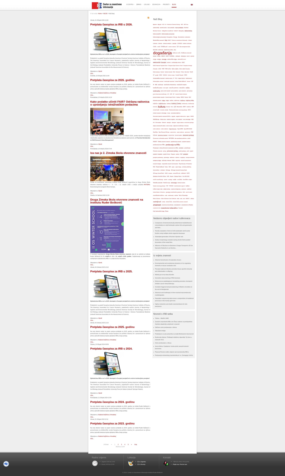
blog (166, 40)
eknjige (159, 59)
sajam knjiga (178, 166)
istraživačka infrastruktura (170, 84)
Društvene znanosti (186, 52)
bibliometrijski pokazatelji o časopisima (163, 37)
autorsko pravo (163, 27)
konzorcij (155, 106)
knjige (167, 100)
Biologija (175, 37)
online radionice (164, 128)
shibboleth (183, 173)
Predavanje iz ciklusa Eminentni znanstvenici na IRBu (165, 148)
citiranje (190, 40)
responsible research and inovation (170, 163)
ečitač (159, 68)
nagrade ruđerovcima (181, 116)
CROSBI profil (164, 46)
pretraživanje (187, 148)
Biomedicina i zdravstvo (184, 37)
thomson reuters (181, 182)
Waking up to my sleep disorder (164, 274)
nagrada (173, 116)
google (156, 75)
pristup (164, 151)
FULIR (191, 72)
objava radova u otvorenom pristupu (185, 122)
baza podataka (171, 27)
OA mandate (158, 122)
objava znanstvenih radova (159, 125)
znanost (157, 205)
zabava (192, 198)
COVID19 (179, 43)
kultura (161, 106)
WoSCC (188, 198)
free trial (187, 72)
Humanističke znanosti (159, 78)
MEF (193, 106)
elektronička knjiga (172, 59)
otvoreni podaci (178, 135)
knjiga (163, 100)
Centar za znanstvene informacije (179, 40)
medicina (189, 106)
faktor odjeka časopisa (184, 68)
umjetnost (183, 189)
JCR (171, 94)
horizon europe (171, 75)
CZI (178, 46)
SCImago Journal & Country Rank (179, 170)
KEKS (182, 97)
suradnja (170, 179)
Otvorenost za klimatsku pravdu (160, 138)
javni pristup (189, 90)
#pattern (155, 24)
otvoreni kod (171, 135)
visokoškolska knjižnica (158, 195)
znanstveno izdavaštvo (169, 208)
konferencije (191, 103)
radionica (172, 157)
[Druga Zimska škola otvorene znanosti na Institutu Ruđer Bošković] (107, 252)
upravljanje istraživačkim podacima (174, 192)
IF (173, 78)
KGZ (190, 97)
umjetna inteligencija (175, 189)
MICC (189, 110)
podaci (188, 138)
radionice (177, 157)
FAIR (163, 68)
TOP (167, 186)
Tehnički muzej (166, 182)
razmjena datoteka (190, 157)
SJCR (188, 173)
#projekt (159, 24)
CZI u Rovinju (141, 464)
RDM (173, 160)
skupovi (171, 176)
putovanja (166, 157)
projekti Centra (166, 154)
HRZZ (185, 75)
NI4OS (192, 116)
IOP (192, 81)
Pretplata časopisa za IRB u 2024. (111, 348)
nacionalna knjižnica (175, 113)
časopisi (180, 208)
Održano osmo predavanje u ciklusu (166, 327)
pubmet (177, 154)
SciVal (166, 173)
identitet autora (168, 78)
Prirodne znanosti (157, 151)
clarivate (160, 43)
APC (182, 24)
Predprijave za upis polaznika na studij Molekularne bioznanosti (174, 334)
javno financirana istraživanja (159, 94)
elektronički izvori (182, 59)
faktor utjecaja (156, 72)
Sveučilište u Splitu (187, 179)
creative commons (187, 43)
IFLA (176, 78)
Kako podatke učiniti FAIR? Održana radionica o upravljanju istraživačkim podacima (119, 103)
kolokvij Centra (176, 103)
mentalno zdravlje (164, 110)
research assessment (186, 160)
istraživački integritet (181, 84)
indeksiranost (189, 78)
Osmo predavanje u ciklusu (163, 343)
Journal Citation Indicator (181, 94)
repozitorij (177, 160)
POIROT (155, 141)
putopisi (185, 154)
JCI (168, 94)
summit (165, 179)
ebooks (159, 56)
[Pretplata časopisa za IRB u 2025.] (107, 299)
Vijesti (100, 71)
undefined (189, 189)
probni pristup (182, 151)
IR (153, 84)
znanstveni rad (156, 208)
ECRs (167, 56)
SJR (168, 176)
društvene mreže (176, 52)
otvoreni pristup (188, 135)
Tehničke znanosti (157, 182)
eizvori (188, 56)
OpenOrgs (155, 132)
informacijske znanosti (158, 81)
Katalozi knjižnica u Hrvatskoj (107, 93)
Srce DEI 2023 (185, 176)
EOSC (183, 62)
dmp (175, 49)
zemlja (163, 201)
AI (165, 24)
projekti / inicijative (157, 154)
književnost (176, 100)
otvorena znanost (162, 135)
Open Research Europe (164, 132)
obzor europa (169, 125)
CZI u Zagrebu (141, 462)
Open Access (172, 129)
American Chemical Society (173, 24)
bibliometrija (188, 31)
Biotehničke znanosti (158, 40)
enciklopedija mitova (176, 62)
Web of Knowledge (183, 195)
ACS (163, 24)
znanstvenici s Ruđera (187, 204)
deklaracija (160, 49)
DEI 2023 (155, 49)
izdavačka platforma (173, 87)
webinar (176, 195)
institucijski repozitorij (169, 81)
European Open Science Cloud (175, 65)
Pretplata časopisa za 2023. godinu (112, 423)
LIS (175, 106)
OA (154, 122)
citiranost (155, 43)
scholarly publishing (186, 166)
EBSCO (163, 56)
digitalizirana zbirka (168, 49)
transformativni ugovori (179, 186)
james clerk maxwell (165, 90)
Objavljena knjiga (160, 330)
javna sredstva (174, 90)
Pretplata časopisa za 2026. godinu (112, 80)
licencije (168, 106)
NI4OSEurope (156, 119)
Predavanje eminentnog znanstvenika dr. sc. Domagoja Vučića (174, 355)
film (174, 72)
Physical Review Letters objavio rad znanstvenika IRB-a (172, 352)
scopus (170, 173)
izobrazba (156, 91)
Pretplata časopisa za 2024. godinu (112, 401)
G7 (153, 75)
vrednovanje (171, 195)
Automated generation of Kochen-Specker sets (169, 236)
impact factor (181, 78)
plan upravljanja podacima (181, 138)
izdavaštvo (182, 87)
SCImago (168, 170)
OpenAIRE (180, 128)
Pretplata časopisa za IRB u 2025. (111, 271)
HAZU (160, 75)
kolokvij (169, 103)
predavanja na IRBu (173, 145)
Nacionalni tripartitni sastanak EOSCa (162, 116)
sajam (173, 166)
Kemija (186, 97)
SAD (170, 166)
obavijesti (174, 122)
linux (172, 106)
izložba (187, 87)
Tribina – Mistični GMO (162, 318)
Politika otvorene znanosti (164, 141)
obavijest (169, 122)
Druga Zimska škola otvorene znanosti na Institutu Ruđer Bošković (116, 201)
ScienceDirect (156, 170)
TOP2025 (171, 186)
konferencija (184, 103)
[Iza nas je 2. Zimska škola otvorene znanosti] (107, 181)
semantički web (176, 173)
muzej (168, 113)
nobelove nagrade (171, 119)
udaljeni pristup (166, 189)
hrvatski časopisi (179, 75)
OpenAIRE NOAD (188, 128)
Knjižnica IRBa (190, 100)
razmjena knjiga (157, 160)
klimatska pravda (157, 100)
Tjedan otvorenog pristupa (159, 186)
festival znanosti (168, 72)
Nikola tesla (163, 119)
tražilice (187, 186)
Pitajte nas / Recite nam (180, 464)
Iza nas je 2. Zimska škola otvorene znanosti (118, 152)
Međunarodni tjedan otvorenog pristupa (178, 110)
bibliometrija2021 (157, 34)
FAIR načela (168, 68)
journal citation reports (158, 97)
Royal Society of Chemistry (185, 163)
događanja (162, 52)
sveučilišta (179, 179)
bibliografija (181, 30)
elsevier (169, 62)
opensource (187, 132)
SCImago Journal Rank (158, 173)
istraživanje (160, 84)
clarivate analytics (167, 43)
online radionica (156, 128)
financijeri (178, 72)
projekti (191, 151)
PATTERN (147, 184)
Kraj (135, 444)
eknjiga (154, 59)
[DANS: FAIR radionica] (107, 134)
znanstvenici (177, 204)
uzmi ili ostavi (189, 192)
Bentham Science (157, 30)
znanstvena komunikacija (167, 204)
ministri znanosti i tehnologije (159, 113)
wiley (178, 198)
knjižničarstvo (162, 103)
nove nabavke (179, 119)
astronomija (156, 27)
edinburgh (177, 56)
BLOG (105, 13)
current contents (172, 46)
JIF (173, 94)
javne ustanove (182, 90)
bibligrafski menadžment (167, 30)
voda (166, 195)
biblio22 (176, 30)
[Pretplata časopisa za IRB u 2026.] (107, 52)
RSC (154, 166)
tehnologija (174, 182)
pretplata (181, 148)
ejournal (192, 56)
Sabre (166, 166)
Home (100, 13)
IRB (156, 84)
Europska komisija (187, 65)
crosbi (158, 46)
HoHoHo (165, 75)
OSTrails (155, 135)
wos (184, 198)
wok (181, 198)
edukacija (183, 56)
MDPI (184, 106)
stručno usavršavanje (158, 179)
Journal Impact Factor (170, 97)
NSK (192, 119)
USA (184, 192)
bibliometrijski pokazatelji (168, 34)
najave (188, 116)
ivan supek (165, 87)
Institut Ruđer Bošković (180, 81)
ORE (192, 132)
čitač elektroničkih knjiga (158, 211)
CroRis (154, 46)
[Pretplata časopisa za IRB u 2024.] (107, 377)
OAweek (164, 122)
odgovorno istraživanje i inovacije (180, 125)
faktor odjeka (175, 68)
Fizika (182, 72)
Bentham (186, 27)
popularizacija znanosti (176, 141)
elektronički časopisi (159, 62)
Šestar (166, 211)
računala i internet (166, 160)
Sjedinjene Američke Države (159, 176)
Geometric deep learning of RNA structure (167, 278)
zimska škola (169, 201)
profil (188, 151)
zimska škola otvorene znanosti (180, 201)
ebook (154, 56)
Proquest (173, 154)
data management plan (184, 46)
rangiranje (182, 157)
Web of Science (156, 198)
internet (188, 81)
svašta (174, 179)
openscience (173, 132)
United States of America (159, 192)
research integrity (157, 163)
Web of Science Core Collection (168, 198)
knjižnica (182, 100)
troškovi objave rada (157, 189)
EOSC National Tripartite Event (160, 65)
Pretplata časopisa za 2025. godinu (112, 326)
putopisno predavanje (158, 157)
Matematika (179, 106)
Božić (169, 40)
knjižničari (155, 103)
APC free (186, 24)
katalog (178, 97)
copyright (174, 43)
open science (180, 132)
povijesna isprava (186, 141)
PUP (181, 154)
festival (162, 72)
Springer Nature (178, 176)
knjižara (171, 100)
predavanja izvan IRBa (159, 144)
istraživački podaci (157, 87)
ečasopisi (155, 68)
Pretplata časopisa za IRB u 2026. (111, 24)
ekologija (164, 59)
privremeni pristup (172, 151)
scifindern (162, 170)
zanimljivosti (157, 202)
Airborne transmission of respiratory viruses (168, 260)
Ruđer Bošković (160, 166)
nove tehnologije (186, 119)
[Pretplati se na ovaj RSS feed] (148, 18)
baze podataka (179, 27)
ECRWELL (172, 56)
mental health (156, 110)
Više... (92, 73)
